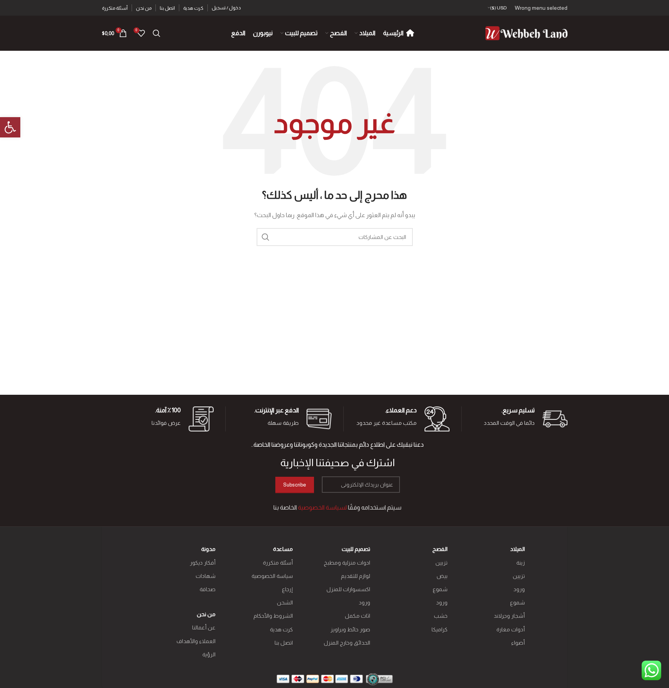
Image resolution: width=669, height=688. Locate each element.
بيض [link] (442, 576)
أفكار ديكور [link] (203, 563)
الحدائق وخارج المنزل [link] (347, 643)
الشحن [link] (285, 602)
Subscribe (294, 485)
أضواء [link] (518, 643)
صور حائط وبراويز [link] (350, 629)
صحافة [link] (208, 589)
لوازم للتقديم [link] (355, 576)
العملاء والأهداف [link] (196, 641)
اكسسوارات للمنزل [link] (348, 589)
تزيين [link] (519, 576)
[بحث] (266, 237)
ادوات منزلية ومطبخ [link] (347, 563)
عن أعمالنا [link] (204, 627)
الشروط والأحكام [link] (273, 616)
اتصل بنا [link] (284, 643)
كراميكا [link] (440, 629)
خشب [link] (441, 616)
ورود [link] (519, 589)
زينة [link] (520, 563)
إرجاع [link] (287, 589)
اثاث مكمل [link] (357, 616)
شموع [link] (517, 602)
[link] (10, 127)
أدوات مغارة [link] (510, 629)
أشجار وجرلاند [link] (509, 616)
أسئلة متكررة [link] (278, 563)
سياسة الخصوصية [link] (272, 576)
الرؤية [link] (209, 654)
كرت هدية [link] (281, 629)
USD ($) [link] (498, 8)
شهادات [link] (206, 576)
